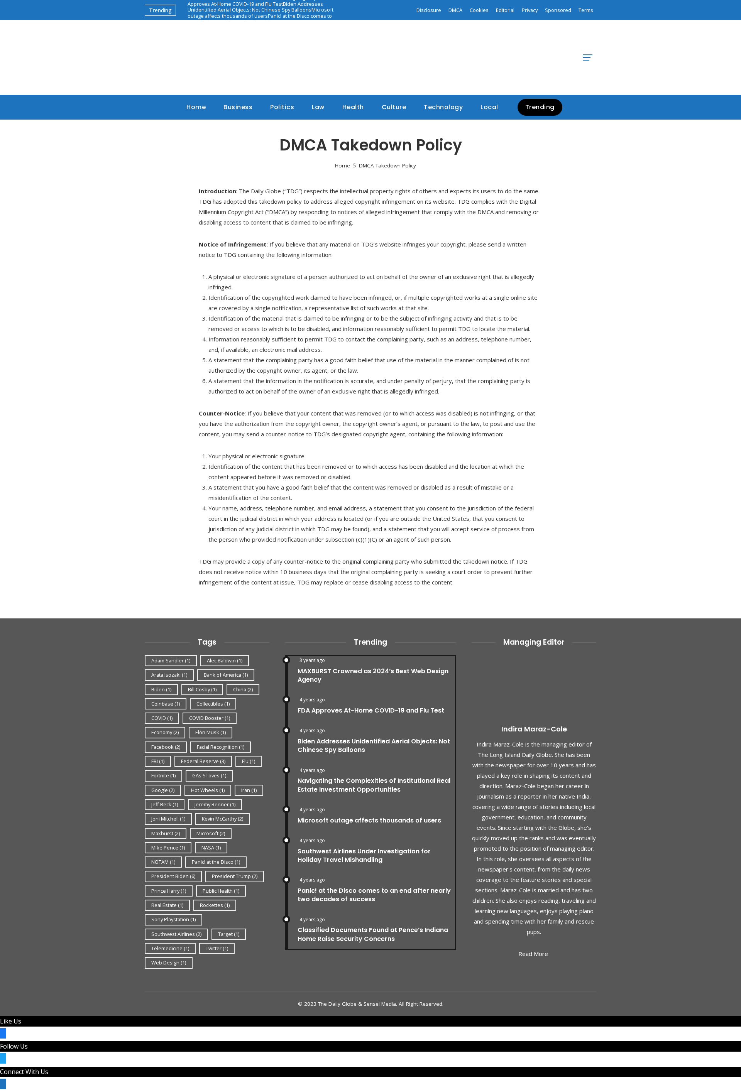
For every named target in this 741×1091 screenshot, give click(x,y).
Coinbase (165, 703)
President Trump (234, 876)
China (243, 689)
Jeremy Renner (215, 804)
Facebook (165, 746)
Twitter (217, 948)
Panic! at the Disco (216, 861)
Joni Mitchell (168, 818)
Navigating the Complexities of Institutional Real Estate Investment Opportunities (374, 785)
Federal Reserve (203, 761)
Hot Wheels (208, 790)
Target (228, 934)
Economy (165, 732)
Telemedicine (170, 948)
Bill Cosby (202, 689)
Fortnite (163, 775)
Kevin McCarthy (222, 818)
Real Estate (167, 905)
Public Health (221, 890)
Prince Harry (168, 890)
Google (162, 790)
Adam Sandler (170, 660)
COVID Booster (209, 717)
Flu (248, 761)
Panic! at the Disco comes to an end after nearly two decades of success (260, 18)
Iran (249, 790)
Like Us (10, 1021)
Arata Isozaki (169, 674)
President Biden (173, 876)
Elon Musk (210, 732)
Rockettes (215, 905)
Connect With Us (24, 1071)
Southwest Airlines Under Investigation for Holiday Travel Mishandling (364, 855)
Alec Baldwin (224, 660)
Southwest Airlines (176, 934)
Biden (161, 689)
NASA (211, 847)
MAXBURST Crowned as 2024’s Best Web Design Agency (373, 675)
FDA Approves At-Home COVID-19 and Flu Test (371, 710)
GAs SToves (209, 775)
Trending (540, 107)
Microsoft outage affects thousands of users (260, 12)
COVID (162, 717)
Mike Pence (168, 847)
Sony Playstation (173, 919)
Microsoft (210, 833)
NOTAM (163, 861)
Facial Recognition (220, 746)
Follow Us (14, 1046)
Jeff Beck (164, 804)
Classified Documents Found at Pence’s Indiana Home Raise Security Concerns (373, 934)
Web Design (168, 962)
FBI (157, 761)
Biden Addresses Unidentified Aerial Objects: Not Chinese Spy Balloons (255, 6)
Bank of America (226, 674)
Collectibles (213, 703)
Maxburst (165, 833)
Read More (533, 954)
